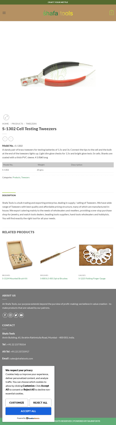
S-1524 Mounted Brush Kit (14, 278)
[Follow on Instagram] (10, 315)
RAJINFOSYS (93, 421)
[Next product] (5, 139)
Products (17, 124)
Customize (16, 402)
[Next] (113, 263)
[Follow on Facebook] (5, 315)
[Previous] (2, 263)
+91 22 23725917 (20, 351)
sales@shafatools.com (21, 358)
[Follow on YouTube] (21, 315)
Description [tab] (9, 195)
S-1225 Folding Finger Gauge (92, 278)
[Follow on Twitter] (15, 315)
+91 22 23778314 (16, 344)
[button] (4, 12)
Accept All (28, 411)
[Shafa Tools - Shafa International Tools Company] (58, 13)
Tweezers (31, 124)
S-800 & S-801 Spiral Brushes (54, 278)
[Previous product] (10, 139)
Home (5, 124)
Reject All (40, 402)
